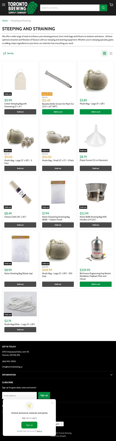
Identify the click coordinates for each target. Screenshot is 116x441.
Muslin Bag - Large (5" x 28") (92, 103)
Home (5, 21)
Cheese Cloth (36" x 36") (15, 217)
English (56, 424)
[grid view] (104, 53)
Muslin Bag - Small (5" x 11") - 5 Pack (58, 160)
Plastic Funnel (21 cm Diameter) (94, 160)
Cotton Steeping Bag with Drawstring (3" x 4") (15, 105)
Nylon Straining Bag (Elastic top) (18, 273)
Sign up (44, 395)
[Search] (103, 8)
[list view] (111, 53)
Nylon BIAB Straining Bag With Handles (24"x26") (93, 218)
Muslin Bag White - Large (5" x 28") (19, 324)
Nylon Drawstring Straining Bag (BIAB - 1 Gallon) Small (56, 218)
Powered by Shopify (58, 436)
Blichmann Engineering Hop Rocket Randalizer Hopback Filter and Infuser (95, 276)
